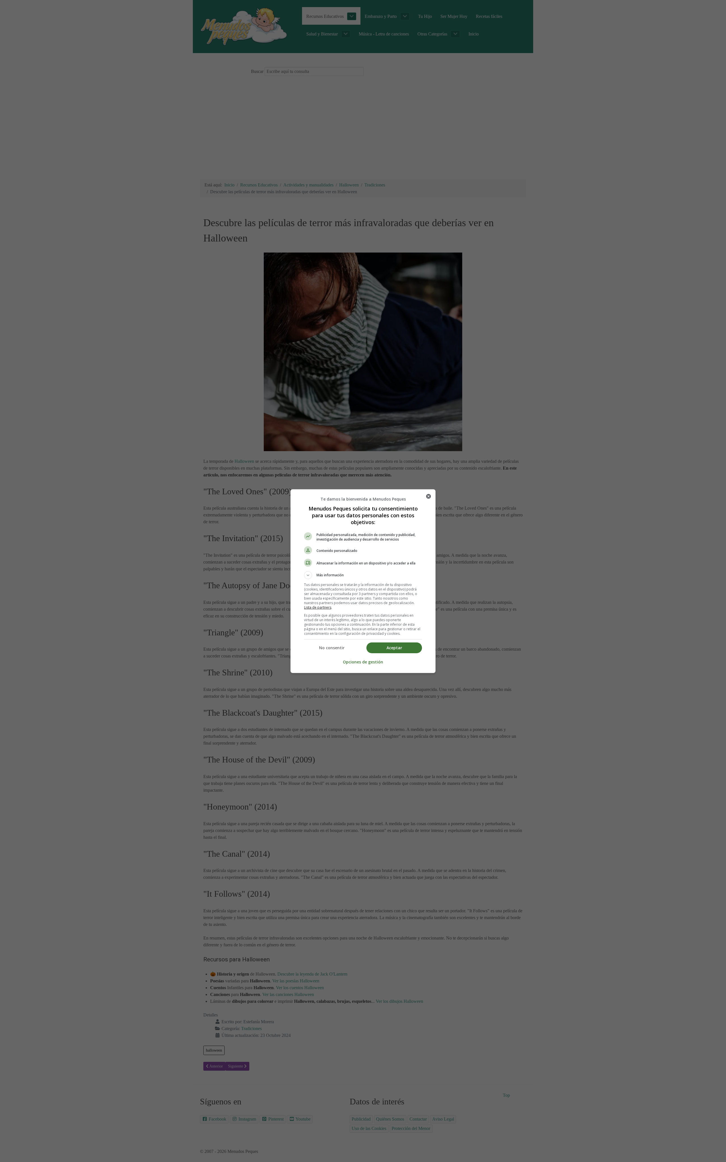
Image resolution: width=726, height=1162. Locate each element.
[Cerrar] (428, 496)
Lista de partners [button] (317, 607)
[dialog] (363, 581)
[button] (363, 575)
